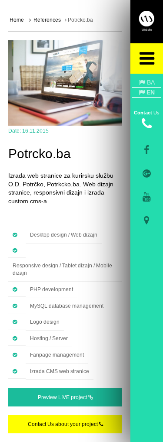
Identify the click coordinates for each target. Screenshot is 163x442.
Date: (14, 131)
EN (150, 92)
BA (150, 82)
